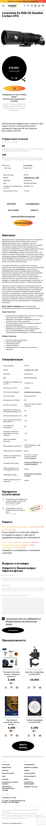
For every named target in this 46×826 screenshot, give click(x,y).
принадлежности (23, 223)
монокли (5, 779)
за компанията (29, 764)
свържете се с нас (31, 787)
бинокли (5, 770)
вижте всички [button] (23, 746)
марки (26, 779)
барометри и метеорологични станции (8, 788)
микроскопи (6, 767)
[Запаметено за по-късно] (32, 5)
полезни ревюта (30, 776)
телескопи (6, 764)
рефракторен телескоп (32, 392)
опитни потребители (31, 462)
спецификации (32, 204)
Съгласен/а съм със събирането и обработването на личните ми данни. (23, 621)
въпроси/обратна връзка (23, 216)
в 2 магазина (27, 165)
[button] (28, 5)
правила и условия (31, 767)
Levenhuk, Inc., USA (31, 178)
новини (26, 770)
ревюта (34, 210)
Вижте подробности (30, 1)
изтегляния (13, 210)
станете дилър (29, 773)
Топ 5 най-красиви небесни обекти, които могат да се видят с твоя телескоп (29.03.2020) (20, 545)
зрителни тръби (8, 773)
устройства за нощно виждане (10, 783)
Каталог (23, 10)
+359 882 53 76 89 (9, 798)
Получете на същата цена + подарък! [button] (14, 100)
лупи (3, 776)
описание (11, 204)
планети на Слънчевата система (32, 475)
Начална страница (10, 10)
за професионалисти (32, 463)
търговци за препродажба (29, 783)
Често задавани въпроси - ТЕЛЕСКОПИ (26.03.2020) (22, 528)
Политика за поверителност (12, 823)
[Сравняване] (35, 5)
